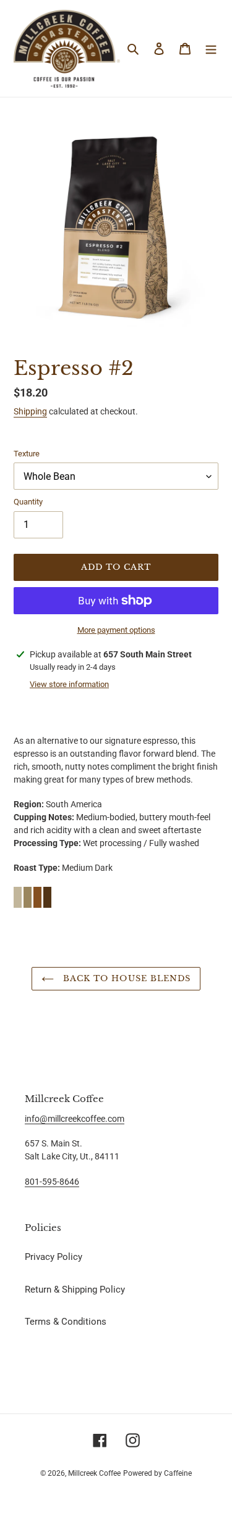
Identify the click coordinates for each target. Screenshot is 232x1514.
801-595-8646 (52, 1182)
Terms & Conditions (65, 1321)
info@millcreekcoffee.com (74, 1119)
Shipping (30, 411)
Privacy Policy (53, 1256)
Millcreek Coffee (94, 1473)
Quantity (28, 501)
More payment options (116, 630)
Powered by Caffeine (157, 1473)
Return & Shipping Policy (75, 1289)
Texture (27, 453)
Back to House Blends (125, 978)
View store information (69, 684)
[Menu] (211, 48)
